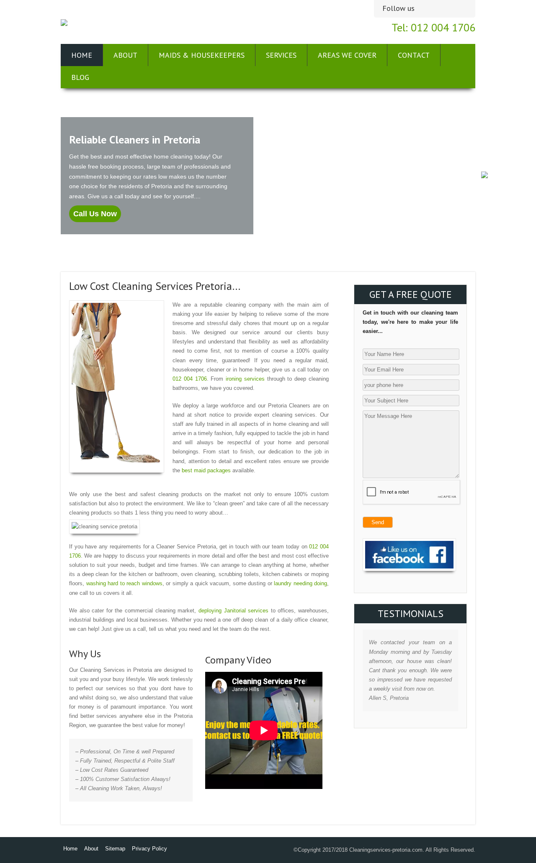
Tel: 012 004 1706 (433, 27)
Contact (414, 55)
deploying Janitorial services (233, 610)
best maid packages (206, 470)
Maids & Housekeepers (202, 55)
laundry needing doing (300, 583)
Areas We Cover (347, 55)
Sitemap (115, 848)
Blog (80, 77)
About (125, 55)
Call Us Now (95, 214)
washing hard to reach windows (124, 583)
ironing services (245, 379)
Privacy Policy (149, 848)
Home (81, 55)
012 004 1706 (190, 379)
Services (281, 55)
